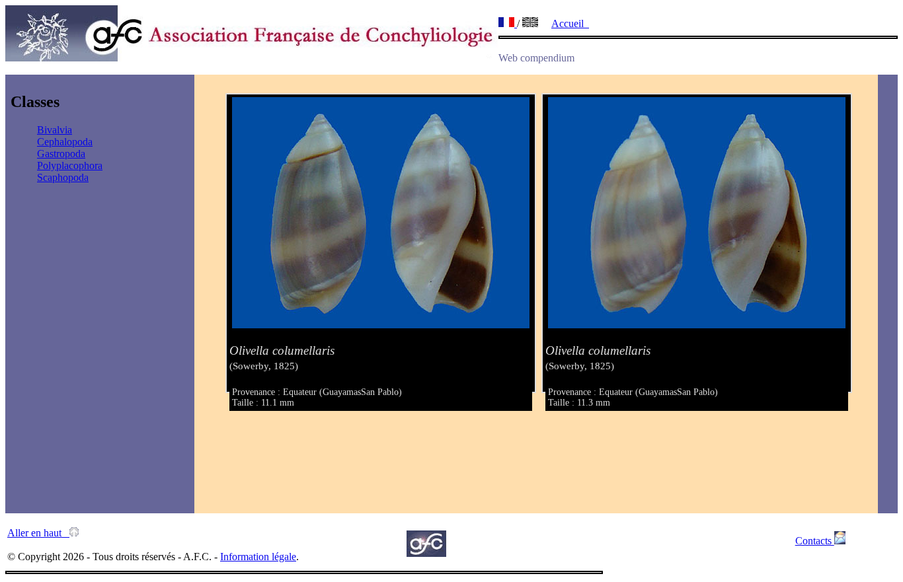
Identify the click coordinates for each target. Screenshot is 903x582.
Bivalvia (54, 129)
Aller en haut (38, 532)
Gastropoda (61, 153)
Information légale (258, 556)
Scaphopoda (63, 177)
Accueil (570, 23)
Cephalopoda (65, 141)
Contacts (814, 540)
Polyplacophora (69, 165)
